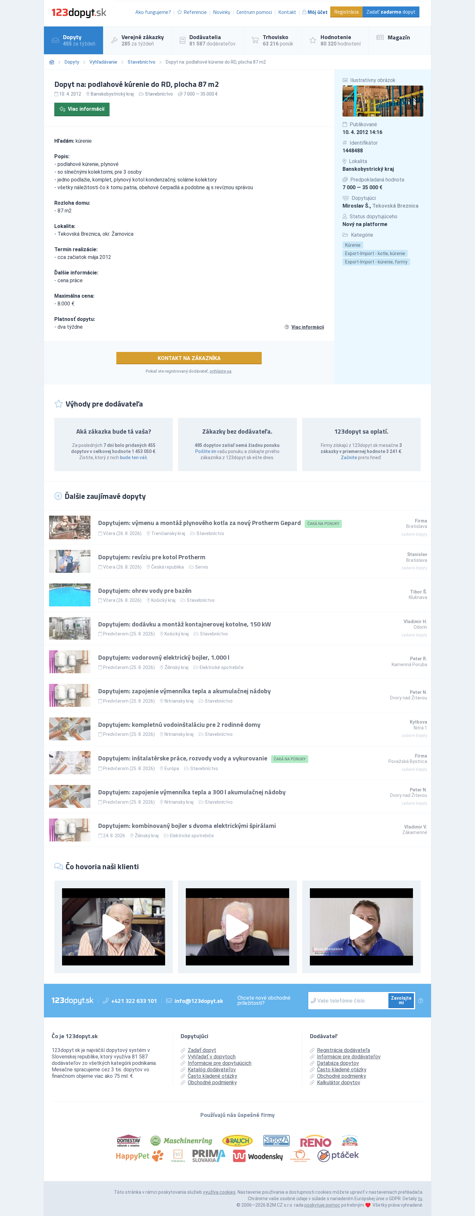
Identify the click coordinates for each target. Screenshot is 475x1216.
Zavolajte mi (401, 1000)
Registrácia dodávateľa (343, 1050)
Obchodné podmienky (212, 1082)
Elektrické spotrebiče (222, 667)
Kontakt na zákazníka (189, 358)
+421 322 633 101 (134, 1000)
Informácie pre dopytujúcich (219, 1063)
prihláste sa (220, 371)
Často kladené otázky (212, 1076)
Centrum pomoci (254, 12)
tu (420, 1198)
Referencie (195, 12)
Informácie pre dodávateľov (349, 1057)
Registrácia (346, 11)
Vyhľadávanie (103, 62)
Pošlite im (205, 451)
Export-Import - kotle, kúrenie (375, 253)
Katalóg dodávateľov (212, 1070)
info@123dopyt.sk (198, 1000)
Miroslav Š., (380, 206)
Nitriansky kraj (179, 701)
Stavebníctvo (141, 62)
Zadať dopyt (391, 11)
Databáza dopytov (338, 1063)
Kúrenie (353, 245)
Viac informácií (86, 109)
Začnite (349, 457)
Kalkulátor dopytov (338, 1082)
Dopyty (72, 62)
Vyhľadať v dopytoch (212, 1057)
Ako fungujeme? (153, 12)
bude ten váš (133, 457)
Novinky (221, 12)
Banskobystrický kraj (368, 169)
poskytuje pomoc (322, 1205)
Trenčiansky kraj (168, 533)
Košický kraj (163, 600)
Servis (201, 567)
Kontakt (287, 12)
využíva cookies (219, 1192)
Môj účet (318, 12)
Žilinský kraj (176, 667)
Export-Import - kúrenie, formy (376, 261)
